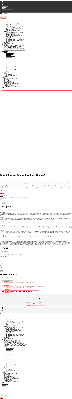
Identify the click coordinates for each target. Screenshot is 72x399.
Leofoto (5, 52)
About (3, 12)
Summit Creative (7, 71)
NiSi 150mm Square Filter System (12, 64)
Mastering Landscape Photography (12, 34)
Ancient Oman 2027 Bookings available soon (12, 47)
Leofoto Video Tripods (10, 59)
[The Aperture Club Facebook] (2, 1)
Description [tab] (4, 202)
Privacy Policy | (30, 305)
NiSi (4, 60)
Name (1, 265)
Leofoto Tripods (9, 352)
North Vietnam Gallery (8, 84)
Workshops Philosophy (8, 20)
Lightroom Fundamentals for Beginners (13, 30)
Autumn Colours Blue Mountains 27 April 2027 (12, 46)
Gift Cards (4, 7)
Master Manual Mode (10, 29)
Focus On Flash (8, 37)
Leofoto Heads (8, 55)
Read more (7, 281)
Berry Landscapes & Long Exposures (10, 78)
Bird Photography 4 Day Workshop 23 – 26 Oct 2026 (14, 45)
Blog (3, 87)
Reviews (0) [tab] (4, 203)
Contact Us (4, 11)
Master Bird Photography (10, 36)
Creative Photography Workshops (10, 33)
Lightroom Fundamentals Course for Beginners (14, 32)
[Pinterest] (2, 196)
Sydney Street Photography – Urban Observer (14, 40)
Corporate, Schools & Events (7, 9)
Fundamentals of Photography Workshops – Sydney (15, 26)
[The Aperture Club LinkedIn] (2, 4)
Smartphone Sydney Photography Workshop (14, 35)
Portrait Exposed (7, 80)
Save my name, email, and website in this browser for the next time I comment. (16, 269)
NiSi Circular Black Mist (10, 67)
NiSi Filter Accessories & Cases (11, 66)
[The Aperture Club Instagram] (2, 3)
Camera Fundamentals (8, 25)
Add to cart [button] (7, 285)
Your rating (2, 256)
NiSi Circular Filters (9, 62)
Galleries (3, 77)
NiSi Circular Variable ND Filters (12, 69)
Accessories (19, 197)
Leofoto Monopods (9, 54)
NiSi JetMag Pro (9, 61)
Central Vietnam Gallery (8, 85)
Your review (2, 263)
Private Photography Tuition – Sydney (13, 23)
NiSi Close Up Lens (9, 68)
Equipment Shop (5, 51)
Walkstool (6, 76)
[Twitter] (1, 196)
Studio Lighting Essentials (8, 43)
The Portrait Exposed (10, 38)
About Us (5, 390)
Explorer (5, 73)
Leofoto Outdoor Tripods (10, 57)
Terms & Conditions (36, 305)
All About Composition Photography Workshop (14, 28)
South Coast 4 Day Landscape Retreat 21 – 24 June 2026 (14, 50)
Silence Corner (6, 72)
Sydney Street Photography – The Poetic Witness (15, 39)
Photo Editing (6, 31)
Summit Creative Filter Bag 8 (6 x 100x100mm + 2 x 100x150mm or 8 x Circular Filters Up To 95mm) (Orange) (19, 287)
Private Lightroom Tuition (10, 22)
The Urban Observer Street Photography (11, 83)
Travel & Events (5, 44)
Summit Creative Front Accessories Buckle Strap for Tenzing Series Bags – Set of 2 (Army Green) (17, 291)
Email (1, 267)
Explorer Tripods (9, 74)
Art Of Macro (8, 41)
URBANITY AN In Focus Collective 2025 (11, 86)
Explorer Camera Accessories (11, 75)
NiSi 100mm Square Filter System (12, 63)
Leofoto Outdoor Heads (10, 56)
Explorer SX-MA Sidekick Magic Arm (7, 280)
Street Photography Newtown (9, 82)
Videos (3, 8)
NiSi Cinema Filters (9, 70)
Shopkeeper (7, 312)
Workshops (4, 19)
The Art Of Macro (7, 79)
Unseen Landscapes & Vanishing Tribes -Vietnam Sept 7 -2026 (15, 49)
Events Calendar (5, 6)
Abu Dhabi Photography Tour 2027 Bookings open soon (14, 48)
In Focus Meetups (5, 10)
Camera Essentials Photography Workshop (14, 27)
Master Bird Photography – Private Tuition (13, 24)
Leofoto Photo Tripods (10, 58)
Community (6, 13)
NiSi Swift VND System (10, 65)
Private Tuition (6, 21)
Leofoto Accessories (10, 53)
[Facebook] (0, 196)
